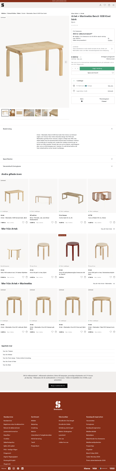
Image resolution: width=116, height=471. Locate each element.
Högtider (89, 449)
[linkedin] (22, 468)
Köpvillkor (7, 435)
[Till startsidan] (2, 5)
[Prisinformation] (80, 57)
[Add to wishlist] (23, 222)
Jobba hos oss (63, 442)
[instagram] (14, 468)
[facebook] (9, 468)
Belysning (34, 424)
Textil (33, 442)
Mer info (110, 86)
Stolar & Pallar (11, 13)
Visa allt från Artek (106, 229)
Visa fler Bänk (7, 365)
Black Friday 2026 (92, 453)
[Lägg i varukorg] (27, 222)
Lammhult (62, 435)
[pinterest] (18, 468)
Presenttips (90, 446)
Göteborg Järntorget (66, 428)
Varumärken (90, 421)
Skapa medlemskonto (58, 386)
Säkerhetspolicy (9, 442)
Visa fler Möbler (7, 354)
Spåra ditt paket (9, 446)
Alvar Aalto (74, 13)
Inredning (34, 428)
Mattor (33, 431)
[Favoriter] (105, 5)
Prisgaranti (7, 453)
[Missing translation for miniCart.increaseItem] (77, 68)
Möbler (3, 13)
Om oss (61, 439)
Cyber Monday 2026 (93, 457)
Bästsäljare (90, 435)
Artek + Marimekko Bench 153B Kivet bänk (34, 13)
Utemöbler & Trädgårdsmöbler (41, 435)
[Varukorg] (109, 5)
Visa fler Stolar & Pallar (9, 361)
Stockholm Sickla (64, 424)
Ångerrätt (7, 464)
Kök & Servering (36, 439)
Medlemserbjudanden (93, 442)
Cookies (6, 439)
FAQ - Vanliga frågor (10, 449)
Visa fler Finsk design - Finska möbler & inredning (17, 358)
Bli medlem (110, 39)
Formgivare (90, 424)
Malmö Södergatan (65, 431)
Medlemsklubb (91, 431)
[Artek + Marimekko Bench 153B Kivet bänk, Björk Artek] (34, 61)
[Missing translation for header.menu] (113, 5)
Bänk (18, 13)
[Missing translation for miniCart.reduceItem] (72, 68)
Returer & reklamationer (12, 428)
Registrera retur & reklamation (14, 424)
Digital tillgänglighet (11, 457)
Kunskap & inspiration (93, 428)
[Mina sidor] (100, 5)
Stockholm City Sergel (66, 421)
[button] (74, 25)
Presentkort (35, 446)
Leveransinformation (11, 431)
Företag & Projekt (9, 460)
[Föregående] (3, 62)
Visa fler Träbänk (8, 351)
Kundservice (8, 421)
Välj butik (110, 91)
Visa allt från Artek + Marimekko (102, 283)
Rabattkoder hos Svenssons (95, 439)
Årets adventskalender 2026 (96, 460)
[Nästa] (66, 62)
